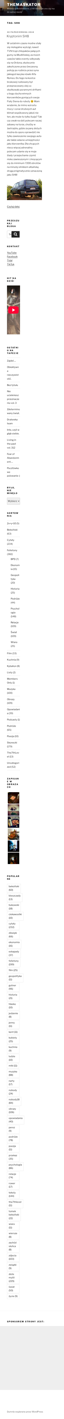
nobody (13, 1092)
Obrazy (11, 699)
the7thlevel (15, 1204)
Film (9, 653)
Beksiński (12, 529)
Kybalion (11, 666)
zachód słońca (12, 1246)
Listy (9, 672)
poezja (12, 1148)
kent (13, 1032)
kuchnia (13, 1049)
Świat (14, 632)
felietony (14, 963)
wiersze (13, 1235)
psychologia (15, 1166)
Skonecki (12, 742)
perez (12, 1129)
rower (12, 1185)
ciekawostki (15, 916)
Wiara (14, 642)
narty (11, 1083)
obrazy (12, 1110)
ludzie (12, 1058)
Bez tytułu (12, 385)
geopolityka (15, 978)
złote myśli (12, 1278)
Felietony (12, 550)
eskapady (14, 953)
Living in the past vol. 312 (11, 444)
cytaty (12, 925)
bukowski (14, 907)
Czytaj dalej (13, 206)
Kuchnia (11, 659)
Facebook (12, 256)
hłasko (12, 1006)
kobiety (13, 1039)
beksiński (14, 888)
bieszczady (15, 897)
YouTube (12, 252)
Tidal (9, 260)
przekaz (13, 1157)
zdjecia (12, 1257)
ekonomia (14, 944)
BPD (13, 559)
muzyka (13, 1073)
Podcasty (12, 719)
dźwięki (13, 935)
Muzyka (11, 689)
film (13, 970)
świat (12, 1288)
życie (13, 1296)
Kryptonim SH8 (18, 36)
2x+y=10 (11, 523)
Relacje (15, 622)
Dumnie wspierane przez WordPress (25, 1411)
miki (13, 1065)
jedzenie (13, 1015)
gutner (12, 987)
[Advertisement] (32, 1358)
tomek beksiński (14, 1215)
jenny (12, 1024)
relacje (12, 1176)
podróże (13, 1138)
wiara (12, 1226)
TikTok (10, 264)
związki (12, 1266)
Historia (15, 588)
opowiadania (16, 1120)
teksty (12, 1194)
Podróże (15, 598)
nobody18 (14, 1101)
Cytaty (10, 540)
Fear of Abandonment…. (13, 458)
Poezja (10, 736)
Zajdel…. (11, 360)
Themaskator (24, 4)
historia (13, 996)
